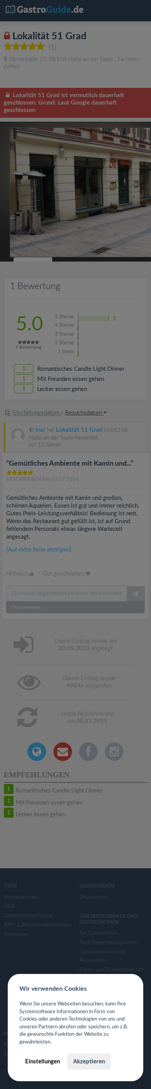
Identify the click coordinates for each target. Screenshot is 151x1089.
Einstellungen (42, 1062)
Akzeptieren (89, 1062)
